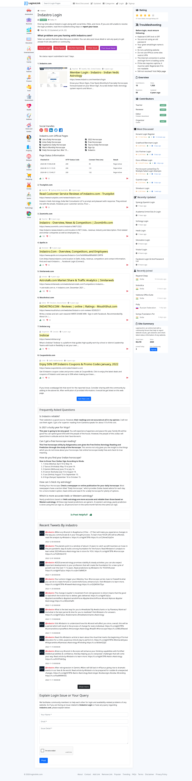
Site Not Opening (76, 48)
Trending (126, 774)
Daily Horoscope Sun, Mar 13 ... (55, 150)
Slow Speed (59, 48)
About (80, 774)
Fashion (29, 71)
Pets (28, 141)
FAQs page (161, 71)
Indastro (91, 150)
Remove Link (107, 774)
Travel (29, 217)
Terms (140, 774)
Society (29, 189)
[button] (91, 515)
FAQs (134, 774)
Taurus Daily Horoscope (98, 145)
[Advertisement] (83, 106)
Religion (29, 160)
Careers (28, 33)
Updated (97, 3)
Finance (29, 81)
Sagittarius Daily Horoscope (54, 145)
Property (29, 151)
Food (29, 91)
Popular (117, 774)
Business (29, 24)
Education (29, 43)
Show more (84, 687)
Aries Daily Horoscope (51, 142)
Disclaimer (149, 774)
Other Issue (92, 48)
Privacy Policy (161, 774)
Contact (87, 774)
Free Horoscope (94, 142)
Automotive (29, 14)
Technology (29, 208)
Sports (29, 198)
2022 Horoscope (95, 139)
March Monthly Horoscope (53, 147)
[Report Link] (127, 178)
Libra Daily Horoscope (51, 139)
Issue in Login (45, 48)
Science (28, 170)
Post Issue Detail (108, 48)
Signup (132, 3)
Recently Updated (146, 197)
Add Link (96, 774)
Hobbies (29, 119)
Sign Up (91, 147)
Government (29, 100)
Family (29, 62)
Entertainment (29, 52)
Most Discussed (82, 3)
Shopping (29, 179)
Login (121, 3)
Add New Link (84, 399)
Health (29, 110)
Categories (109, 3)
